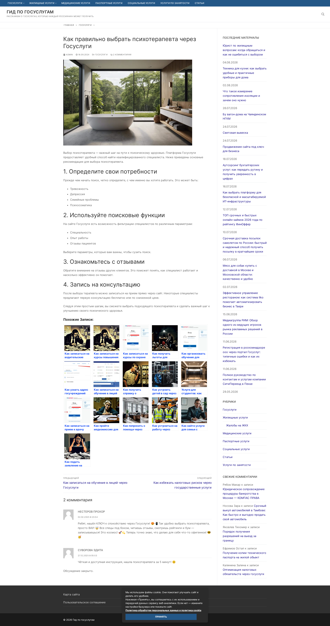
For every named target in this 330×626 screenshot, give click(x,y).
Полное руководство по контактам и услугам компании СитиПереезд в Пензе (244, 379)
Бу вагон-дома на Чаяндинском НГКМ (244, 116)
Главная (69, 25)
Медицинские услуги (237, 433)
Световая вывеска (235, 132)
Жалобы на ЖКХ (237, 425)
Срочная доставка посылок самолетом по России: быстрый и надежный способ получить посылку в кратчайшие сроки (245, 245)
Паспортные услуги (236, 441)
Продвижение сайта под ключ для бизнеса (243, 149)
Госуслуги (85, 25)
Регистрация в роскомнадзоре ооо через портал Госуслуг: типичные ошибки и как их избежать (244, 354)
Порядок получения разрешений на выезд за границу (239, 536)
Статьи (228, 457)
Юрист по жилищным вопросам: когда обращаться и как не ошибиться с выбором (244, 50)
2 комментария (122, 54)
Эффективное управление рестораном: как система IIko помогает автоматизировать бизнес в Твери (243, 299)
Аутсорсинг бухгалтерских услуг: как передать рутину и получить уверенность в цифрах (243, 171)
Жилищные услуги (235, 417)
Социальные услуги (236, 449)
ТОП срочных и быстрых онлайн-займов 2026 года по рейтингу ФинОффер (242, 220)
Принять (161, 616)
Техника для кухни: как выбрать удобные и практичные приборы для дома (245, 73)
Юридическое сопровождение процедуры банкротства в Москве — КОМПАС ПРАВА (244, 493)
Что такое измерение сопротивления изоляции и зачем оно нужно (241, 96)
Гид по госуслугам (30, 11)
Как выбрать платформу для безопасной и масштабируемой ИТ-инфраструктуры (244, 197)
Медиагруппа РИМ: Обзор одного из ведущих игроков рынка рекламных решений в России (242, 326)
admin (69, 54)
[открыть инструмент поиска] (322, 14)
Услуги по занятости (237, 465)
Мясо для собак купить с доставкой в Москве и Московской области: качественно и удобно (240, 272)
